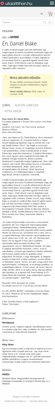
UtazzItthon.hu (16, 3)
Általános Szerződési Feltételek (26, 397)
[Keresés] (44, 22)
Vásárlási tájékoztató (38, 401)
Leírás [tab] (6, 105)
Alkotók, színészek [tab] (27, 105)
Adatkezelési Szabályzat (15, 401)
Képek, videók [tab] (13, 111)
